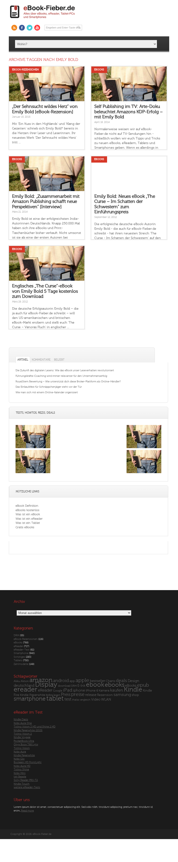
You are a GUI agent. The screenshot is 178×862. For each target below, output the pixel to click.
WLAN (106, 700)
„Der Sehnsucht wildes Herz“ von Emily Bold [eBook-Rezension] (45, 109)
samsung (122, 694)
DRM (16, 635)
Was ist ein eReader (29, 518)
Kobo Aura (20, 751)
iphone (79, 690)
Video (95, 700)
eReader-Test (21, 649)
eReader (18, 646)
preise (78, 694)
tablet (55, 698)
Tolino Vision (22, 748)
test (67, 699)
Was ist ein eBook (28, 514)
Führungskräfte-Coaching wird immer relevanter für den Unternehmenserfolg (61, 376)
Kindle (133, 689)
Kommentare (41, 359)
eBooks (99, 69)
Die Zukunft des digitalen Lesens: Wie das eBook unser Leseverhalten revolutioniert (65, 370)
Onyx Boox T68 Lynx (26, 744)
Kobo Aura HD (22, 766)
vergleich (84, 699)
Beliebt (59, 359)
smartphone (30, 698)
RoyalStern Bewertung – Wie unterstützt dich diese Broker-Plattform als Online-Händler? (68, 381)
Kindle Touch (21, 783)
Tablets (18, 660)
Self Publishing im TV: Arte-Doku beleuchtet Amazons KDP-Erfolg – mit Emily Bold (128, 112)
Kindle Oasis (21, 719)
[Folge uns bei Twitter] (29, 28)
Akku (17, 681)
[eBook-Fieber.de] (42, 19)
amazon (40, 680)
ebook (95, 684)
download (64, 685)
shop (135, 695)
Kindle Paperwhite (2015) (28, 730)
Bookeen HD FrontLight (27, 762)
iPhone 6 (92, 690)
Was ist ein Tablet (28, 523)
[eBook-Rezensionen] (33, 473)
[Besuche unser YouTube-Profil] (37, 28)
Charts (110, 681)
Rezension (105, 695)
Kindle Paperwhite (32, 695)
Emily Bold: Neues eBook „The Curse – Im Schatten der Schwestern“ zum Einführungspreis (124, 204)
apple (82, 680)
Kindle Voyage (22, 737)
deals (121, 680)
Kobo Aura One (23, 723)
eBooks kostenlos (27, 510)
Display (46, 684)
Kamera (104, 690)
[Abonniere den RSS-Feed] (14, 28)
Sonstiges (19, 656)
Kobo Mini (19, 773)
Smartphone (21, 653)
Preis (65, 694)
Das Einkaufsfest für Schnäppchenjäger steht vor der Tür (49, 386)
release (90, 695)
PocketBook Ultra (24, 740)
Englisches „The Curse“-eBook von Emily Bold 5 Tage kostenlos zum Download (45, 291)
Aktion (25, 681)
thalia (75, 699)
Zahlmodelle (21, 664)
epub (143, 685)
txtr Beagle (20, 776)
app (72, 681)
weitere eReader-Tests (27, 787)
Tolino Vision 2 (23, 733)
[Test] (33, 448)
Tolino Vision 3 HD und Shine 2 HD (34, 726)
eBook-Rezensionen (25, 69)
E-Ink (81, 686)
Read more (27, 810)
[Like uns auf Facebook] (22, 28)
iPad (67, 690)
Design (133, 681)
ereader (25, 689)
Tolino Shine (21, 769)
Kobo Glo (19, 758)
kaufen (116, 690)
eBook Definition (27, 505)
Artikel (22, 359)
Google (57, 690)
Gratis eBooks (25, 527)
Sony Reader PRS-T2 (26, 780)
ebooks (114, 684)
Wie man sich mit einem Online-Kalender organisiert (47, 392)
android (61, 680)
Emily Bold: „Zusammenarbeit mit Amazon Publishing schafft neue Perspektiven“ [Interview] (45, 201)
